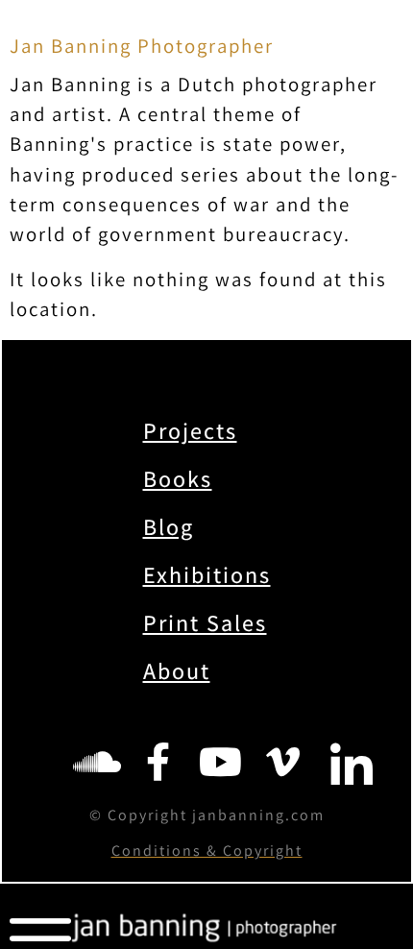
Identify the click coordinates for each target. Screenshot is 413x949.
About (176, 670)
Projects (190, 430)
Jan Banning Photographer (142, 46)
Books (177, 478)
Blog (168, 526)
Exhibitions (207, 574)
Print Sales (205, 622)
